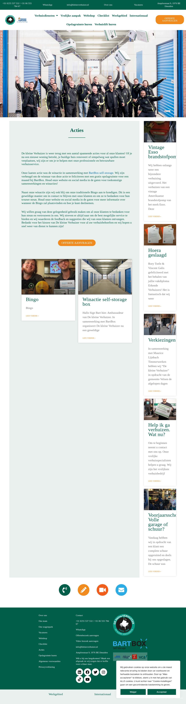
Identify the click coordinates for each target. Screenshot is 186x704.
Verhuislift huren (105, 24)
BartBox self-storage (101, 172)
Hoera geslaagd (157, 252)
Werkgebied (119, 15)
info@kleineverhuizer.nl (78, 5)
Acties (41, 650)
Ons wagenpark (46, 627)
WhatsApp (47, 5)
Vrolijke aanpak (71, 15)
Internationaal (139, 15)
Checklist (103, 15)
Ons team (43, 621)
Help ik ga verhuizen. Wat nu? (159, 429)
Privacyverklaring (47, 667)
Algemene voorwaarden (49, 661)
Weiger (133, 692)
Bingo (32, 299)
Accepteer (162, 692)
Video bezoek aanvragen (87, 641)
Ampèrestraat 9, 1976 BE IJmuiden (92, 652)
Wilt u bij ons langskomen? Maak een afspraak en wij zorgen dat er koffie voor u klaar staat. (93, 661)
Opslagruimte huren (79, 24)
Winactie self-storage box (105, 302)
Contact (79, 615)
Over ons (108, 5)
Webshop (89, 15)
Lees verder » (32, 316)
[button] (93, 73)
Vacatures (138, 5)
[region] (148, 679)
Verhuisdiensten (45, 15)
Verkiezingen (162, 340)
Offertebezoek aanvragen (87, 635)
